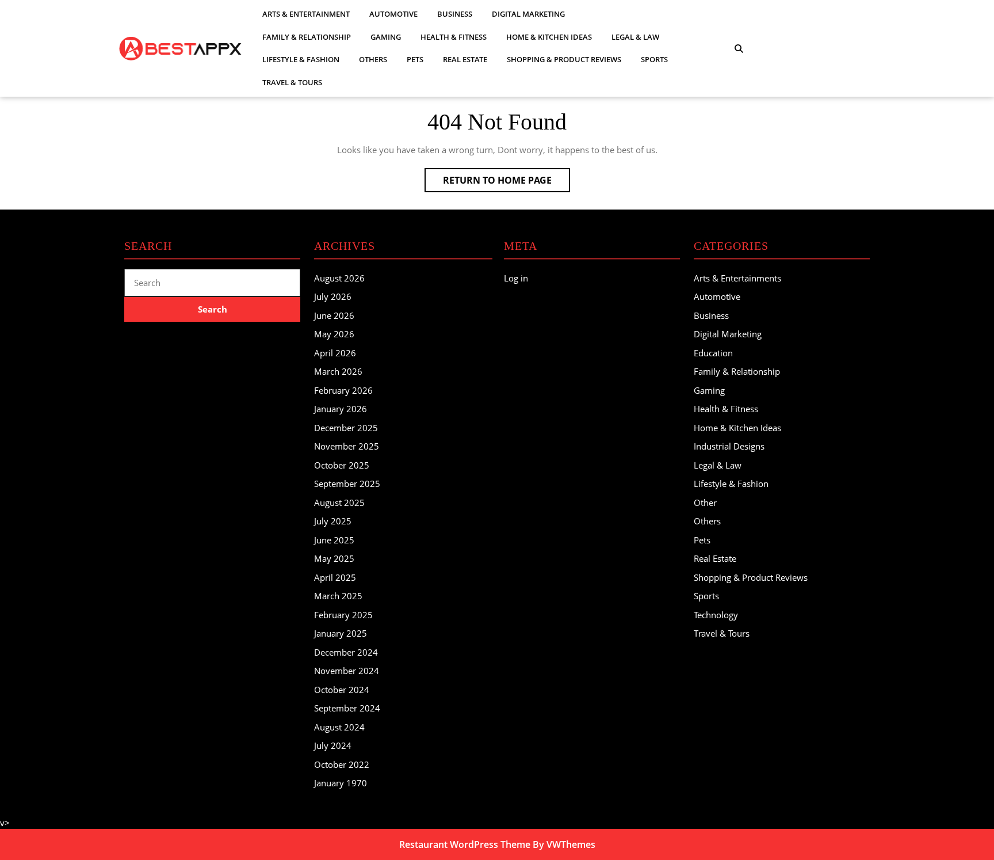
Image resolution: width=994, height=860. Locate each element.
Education (713, 353)
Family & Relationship (306, 37)
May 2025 (334, 558)
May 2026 (334, 334)
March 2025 (338, 596)
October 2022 (341, 764)
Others (373, 59)
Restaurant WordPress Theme (464, 844)
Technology (716, 615)
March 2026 (338, 371)
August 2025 (339, 502)
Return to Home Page (506, 182)
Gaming (385, 37)
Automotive (393, 14)
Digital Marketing (528, 14)
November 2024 (346, 670)
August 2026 (339, 278)
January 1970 (340, 783)
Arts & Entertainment (306, 14)
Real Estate (465, 59)
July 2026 (332, 296)
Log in (516, 278)
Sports (654, 59)
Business (454, 14)
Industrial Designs (729, 446)
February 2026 (343, 390)
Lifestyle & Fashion (300, 59)
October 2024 (341, 689)
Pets (415, 59)
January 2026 (340, 408)
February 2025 (343, 615)
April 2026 (335, 353)
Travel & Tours (292, 82)
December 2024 (346, 652)
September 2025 (347, 483)
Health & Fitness (453, 37)
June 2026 (334, 315)
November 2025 (346, 446)
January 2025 (340, 633)
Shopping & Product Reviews (564, 59)
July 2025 (332, 521)
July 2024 (332, 745)
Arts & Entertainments (737, 278)
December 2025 (346, 427)
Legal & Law (635, 37)
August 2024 (339, 727)
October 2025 (341, 465)
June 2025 (334, 540)
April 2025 (335, 577)
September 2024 (347, 708)
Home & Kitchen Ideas (549, 37)
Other (705, 502)
